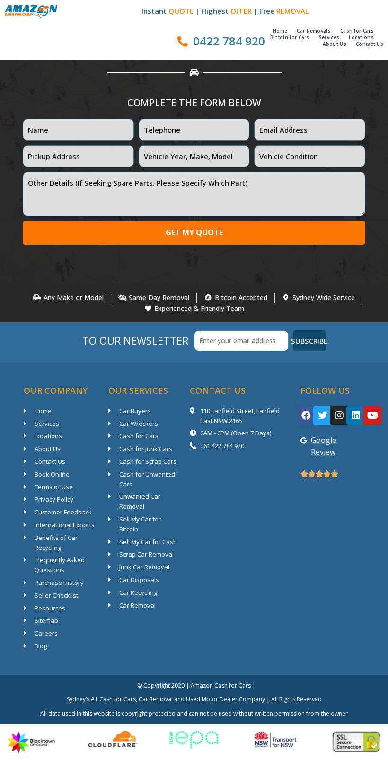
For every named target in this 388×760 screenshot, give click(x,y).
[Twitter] (322, 415)
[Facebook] (306, 415)
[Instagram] (339, 415)
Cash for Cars (357, 30)
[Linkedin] (355, 415)
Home (280, 30)
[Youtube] (372, 415)
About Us (334, 44)
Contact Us (369, 44)
